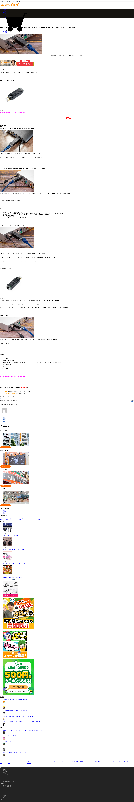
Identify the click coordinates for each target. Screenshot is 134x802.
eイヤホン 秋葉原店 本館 (7, 785)
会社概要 (4, 790)
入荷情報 (4, 13)
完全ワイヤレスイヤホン (22, 763)
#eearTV (1, 761)
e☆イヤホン (5, 32)
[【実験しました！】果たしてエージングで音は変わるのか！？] (4, 755)
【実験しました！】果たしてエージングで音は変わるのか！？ (14, 752)
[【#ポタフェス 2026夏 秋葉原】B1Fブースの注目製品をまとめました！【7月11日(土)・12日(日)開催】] (4, 724)
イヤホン (62, 761)
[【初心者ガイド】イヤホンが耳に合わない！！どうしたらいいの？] (4, 738)
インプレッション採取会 (73, 761)
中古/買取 (4, 17)
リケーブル (123, 761)
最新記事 (4, 9)
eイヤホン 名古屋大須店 (7, 787)
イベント (4, 10)
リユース (127, 761)
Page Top (2, 799)
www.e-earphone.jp (11, 410)
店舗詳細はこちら (5, 447)
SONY (47, 761)
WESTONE (51, 761)
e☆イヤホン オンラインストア (8, 781)
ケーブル (92, 761)
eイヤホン (20, 761)
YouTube (4, 796)
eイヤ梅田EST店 (26, 761)
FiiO (30, 761)
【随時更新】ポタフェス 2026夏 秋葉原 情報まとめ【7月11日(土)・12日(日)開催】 (18, 716)
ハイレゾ (102, 761)
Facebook (4, 511)
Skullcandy (44, 761)
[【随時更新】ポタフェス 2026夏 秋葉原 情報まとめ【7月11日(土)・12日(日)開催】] (4, 718)
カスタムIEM (5, 16)
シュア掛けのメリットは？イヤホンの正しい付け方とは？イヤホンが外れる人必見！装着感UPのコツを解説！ (23, 730)
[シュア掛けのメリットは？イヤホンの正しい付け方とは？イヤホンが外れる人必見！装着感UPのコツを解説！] (4, 732)
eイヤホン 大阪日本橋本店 (7, 786)
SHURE (42, 761)
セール (99, 761)
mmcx (35, 761)
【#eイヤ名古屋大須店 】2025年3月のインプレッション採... (14, 563)
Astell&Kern (5, 761)
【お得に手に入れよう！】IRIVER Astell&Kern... (12, 535)
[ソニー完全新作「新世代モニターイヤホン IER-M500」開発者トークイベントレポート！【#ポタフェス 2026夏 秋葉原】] (4, 707)
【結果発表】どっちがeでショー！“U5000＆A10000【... (13, 577)
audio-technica (9, 761)
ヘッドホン (112, 761)
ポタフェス (118, 761)
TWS (49, 761)
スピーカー (96, 761)
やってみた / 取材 (6, 774)
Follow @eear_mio (3, 398)
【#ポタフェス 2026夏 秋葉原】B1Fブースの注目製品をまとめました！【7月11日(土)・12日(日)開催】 (22, 721)
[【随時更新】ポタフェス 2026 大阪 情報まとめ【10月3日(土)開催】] (4, 702)
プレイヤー (106, 761)
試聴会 (37, 763)
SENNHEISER (38, 761)
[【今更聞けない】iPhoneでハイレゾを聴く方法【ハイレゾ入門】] (4, 749)
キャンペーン (5, 11)
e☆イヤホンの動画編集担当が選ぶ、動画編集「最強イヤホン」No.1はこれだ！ (17, 710)
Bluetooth (13, 761)
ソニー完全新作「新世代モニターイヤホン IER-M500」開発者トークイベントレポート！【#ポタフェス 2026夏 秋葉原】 (25, 705)
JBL (33, 761)
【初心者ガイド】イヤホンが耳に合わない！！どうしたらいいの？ (15, 735)
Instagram (4, 512)
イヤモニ (67, 761)
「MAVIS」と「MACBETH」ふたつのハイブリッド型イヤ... (14, 549)
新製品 (4, 12)
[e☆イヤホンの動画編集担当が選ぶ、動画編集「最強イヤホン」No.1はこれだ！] (4, 713)
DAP (17, 761)
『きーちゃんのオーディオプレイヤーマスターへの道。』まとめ (15, 741)
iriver (32, 761)
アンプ (54, 761)
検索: (1, 579)
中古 (9, 763)
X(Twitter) (4, 794)
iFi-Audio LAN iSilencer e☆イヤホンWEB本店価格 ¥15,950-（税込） (13, 112)
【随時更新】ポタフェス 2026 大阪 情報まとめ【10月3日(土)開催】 (15, 699)
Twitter (4, 510)
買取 (40, 763)
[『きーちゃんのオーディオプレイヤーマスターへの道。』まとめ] (4, 743)
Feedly (4, 513)
